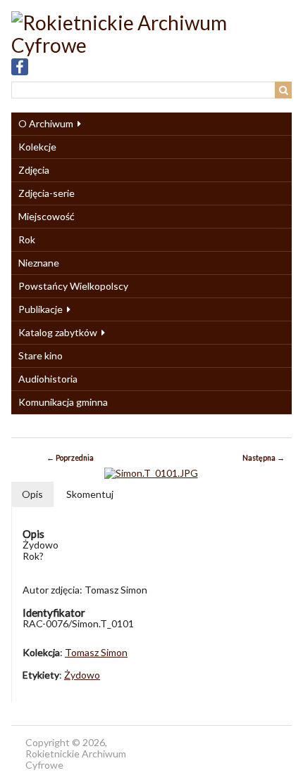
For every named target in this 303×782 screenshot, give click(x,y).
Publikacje (40, 309)
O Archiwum (45, 123)
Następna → (263, 458)
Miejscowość (46, 216)
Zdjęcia (33, 170)
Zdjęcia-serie (46, 193)
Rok (26, 239)
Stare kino (40, 355)
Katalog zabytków (57, 332)
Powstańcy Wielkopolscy (73, 286)
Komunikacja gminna (63, 402)
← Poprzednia (70, 458)
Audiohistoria (48, 379)
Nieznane (38, 263)
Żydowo (82, 675)
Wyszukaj (283, 90)
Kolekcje (37, 147)
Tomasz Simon (96, 652)
